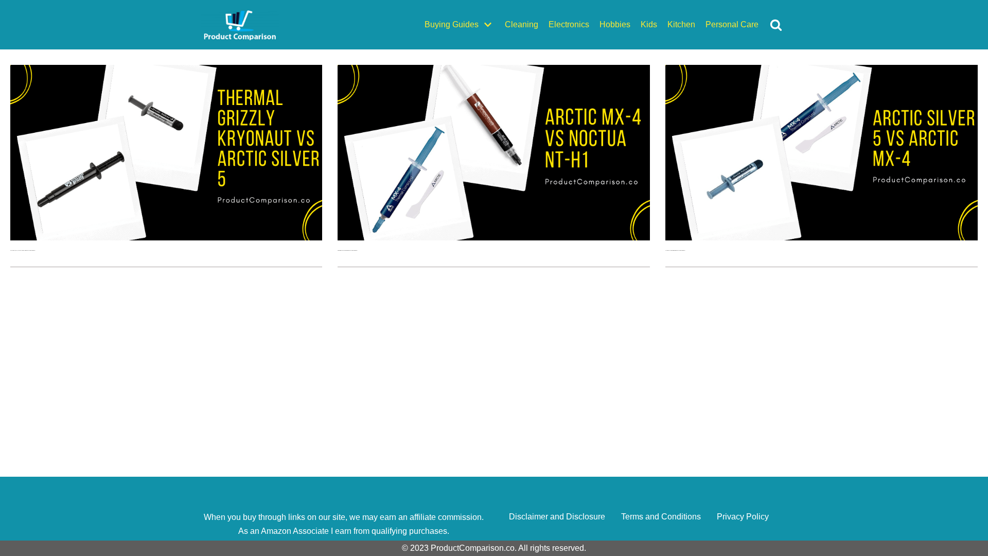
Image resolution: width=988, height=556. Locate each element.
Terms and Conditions (661, 516)
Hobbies (614, 24)
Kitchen (681, 24)
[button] (776, 25)
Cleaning (521, 24)
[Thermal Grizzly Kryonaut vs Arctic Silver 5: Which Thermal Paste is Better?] (166, 237)
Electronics (569, 24)
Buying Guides (452, 24)
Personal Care (731, 24)
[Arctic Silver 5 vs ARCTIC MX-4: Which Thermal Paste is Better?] (821, 237)
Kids (649, 24)
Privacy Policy (743, 516)
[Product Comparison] (240, 24)
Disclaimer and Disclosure (557, 516)
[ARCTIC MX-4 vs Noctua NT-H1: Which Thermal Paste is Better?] (494, 237)
